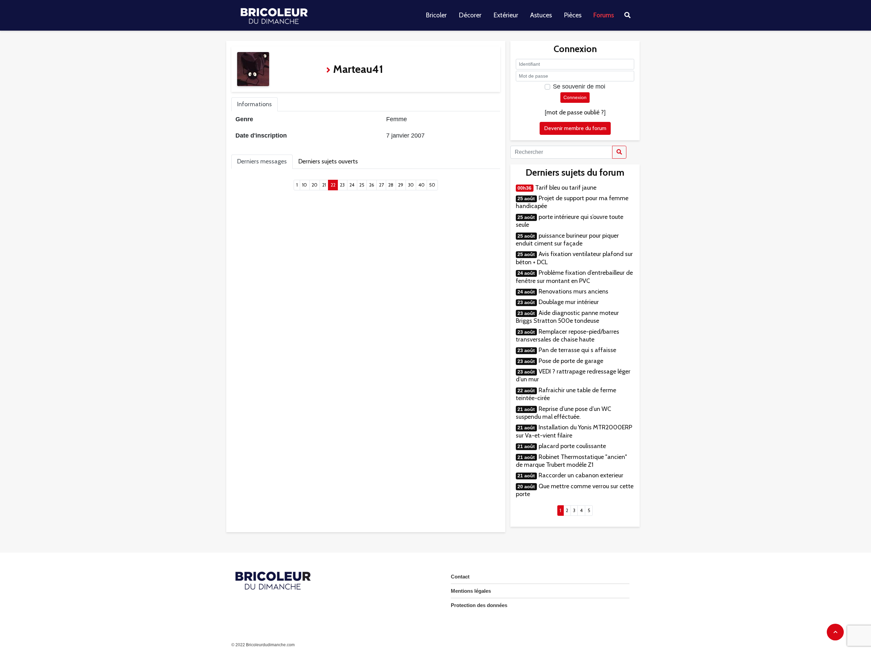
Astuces (541, 15)
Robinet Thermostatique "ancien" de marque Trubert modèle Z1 (571, 460)
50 (432, 185)
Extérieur (505, 15)
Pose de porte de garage (571, 361)
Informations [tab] (254, 104)
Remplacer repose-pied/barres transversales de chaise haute (567, 335)
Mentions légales (471, 591)
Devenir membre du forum (575, 128)
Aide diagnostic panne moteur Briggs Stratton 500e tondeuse (567, 316)
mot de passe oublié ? (575, 112)
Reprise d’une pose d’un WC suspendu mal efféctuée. (563, 412)
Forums (603, 15)
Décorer (470, 15)
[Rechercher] (619, 152)
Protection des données (479, 605)
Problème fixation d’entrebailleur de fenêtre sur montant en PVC (574, 276)
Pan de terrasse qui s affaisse (577, 350)
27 (381, 185)
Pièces (572, 15)
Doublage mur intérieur (569, 302)
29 (400, 185)
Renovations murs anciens (573, 291)
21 (324, 185)
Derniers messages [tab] (262, 161)
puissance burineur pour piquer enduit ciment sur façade (567, 239)
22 (334, 184)
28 (390, 185)
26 (371, 185)
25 (361, 185)
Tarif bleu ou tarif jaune (565, 187)
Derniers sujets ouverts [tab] (328, 161)
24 (352, 185)
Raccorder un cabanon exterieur (581, 475)
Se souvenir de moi (579, 86)
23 (342, 185)
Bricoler (436, 15)
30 (411, 185)
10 (304, 185)
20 (314, 185)
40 (421, 185)
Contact (460, 576)
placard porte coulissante (572, 446)
